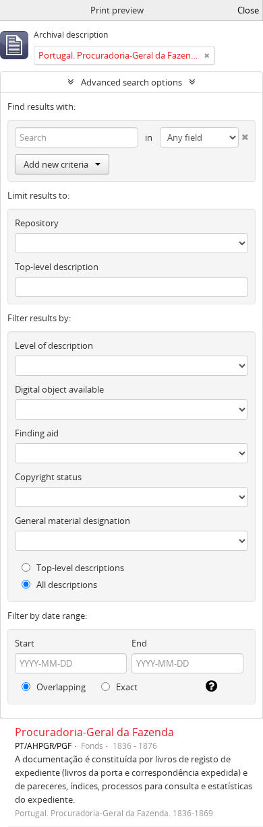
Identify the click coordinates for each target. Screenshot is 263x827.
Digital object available (59, 389)
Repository (37, 223)
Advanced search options (131, 82)
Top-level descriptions (79, 568)
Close (248, 10)
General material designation (72, 521)
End (139, 643)
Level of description (54, 345)
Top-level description (56, 267)
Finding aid (37, 433)
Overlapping (60, 687)
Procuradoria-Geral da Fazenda (94, 732)
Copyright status (48, 477)
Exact (126, 687)
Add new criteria (56, 164)
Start (24, 643)
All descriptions (65, 584)
